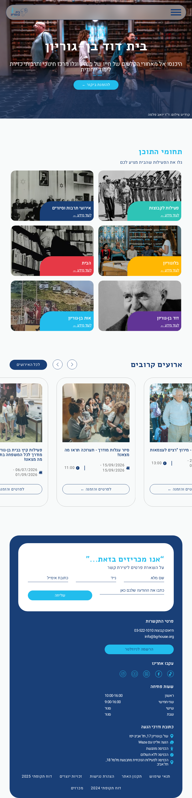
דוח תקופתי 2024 (106, 788)
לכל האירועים (28, 364)
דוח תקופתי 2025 (37, 776)
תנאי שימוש (159, 776)
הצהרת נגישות (102, 776)
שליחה (60, 595)
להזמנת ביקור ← (96, 85)
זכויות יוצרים (71, 776)
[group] (96, 442)
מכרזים (77, 788)
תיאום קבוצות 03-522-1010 (154, 630)
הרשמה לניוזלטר (139, 649)
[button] (72, 364)
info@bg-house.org (159, 636)
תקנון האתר (132, 776)
